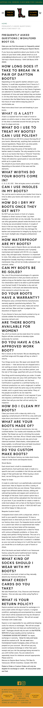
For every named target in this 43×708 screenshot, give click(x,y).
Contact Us (26, 702)
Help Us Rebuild (10, 13)
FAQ (27, 696)
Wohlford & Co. (11, 690)
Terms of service (9, 702)
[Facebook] (18, 680)
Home (4, 24)
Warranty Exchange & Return (15, 700)
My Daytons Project (35, 696)
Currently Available (33, 13)
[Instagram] (22, 680)
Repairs (22, 698)
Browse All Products (11, 692)
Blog (19, 696)
